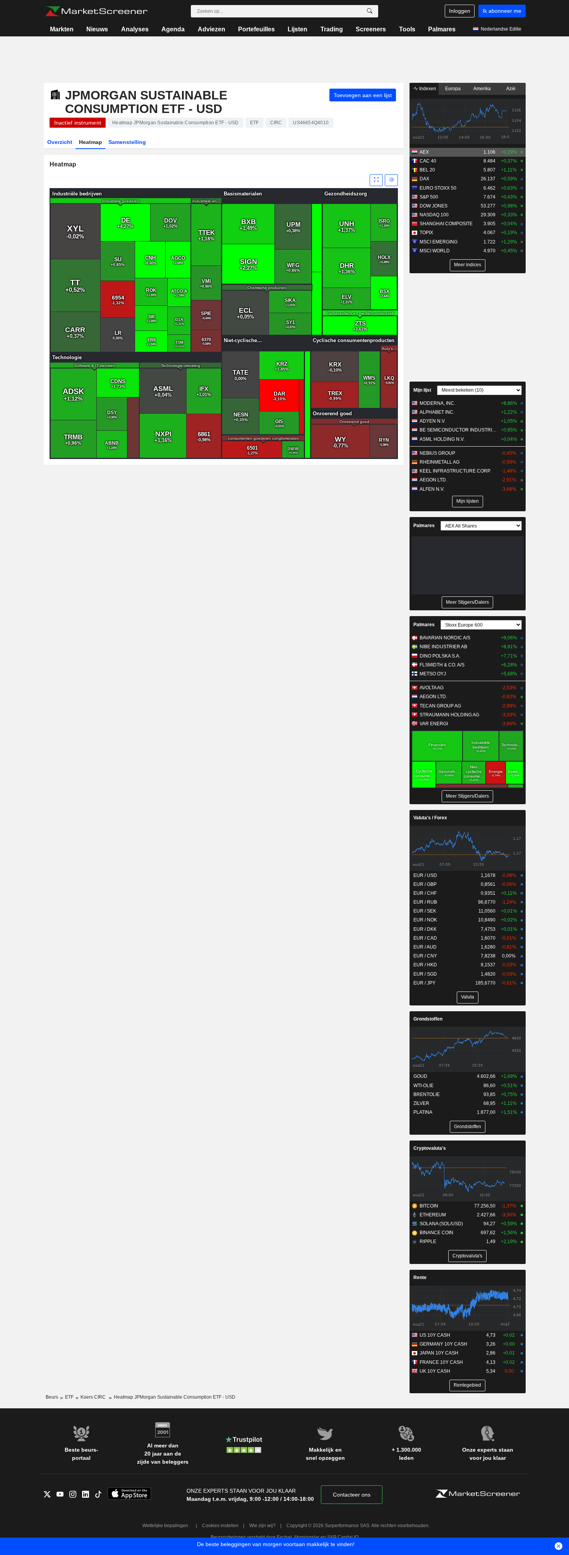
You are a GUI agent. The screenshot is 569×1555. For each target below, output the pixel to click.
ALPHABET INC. (437, 412)
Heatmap (90, 142)
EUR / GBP (425, 884)
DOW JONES (433, 206)
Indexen (427, 88)
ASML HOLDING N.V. (442, 439)
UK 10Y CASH (435, 1371)
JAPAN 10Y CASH (439, 1353)
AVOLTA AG (432, 687)
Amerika (482, 88)
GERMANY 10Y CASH (443, 1344)
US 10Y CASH (435, 1335)
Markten (62, 29)
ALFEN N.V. (432, 489)
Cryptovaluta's (429, 1148)
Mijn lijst (422, 390)
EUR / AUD (425, 947)
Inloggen (459, 11)
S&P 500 (429, 197)
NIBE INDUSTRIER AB (443, 646)
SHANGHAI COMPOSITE (446, 223)
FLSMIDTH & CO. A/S (442, 665)
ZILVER (421, 1103)
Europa (453, 88)
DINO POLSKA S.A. (440, 656)
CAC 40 (428, 161)
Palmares (442, 29)
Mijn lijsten (467, 501)
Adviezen (211, 29)
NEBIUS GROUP (437, 453)
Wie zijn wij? (262, 1525)
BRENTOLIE (426, 1094)
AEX (424, 152)
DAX (424, 179)
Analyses (135, 29)
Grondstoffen (427, 1019)
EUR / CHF (425, 893)
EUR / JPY (424, 983)
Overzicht (59, 142)
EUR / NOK (425, 920)
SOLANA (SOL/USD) (441, 1223)
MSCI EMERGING (439, 242)
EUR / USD (425, 875)
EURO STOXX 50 (438, 188)
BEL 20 (427, 170)
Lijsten (297, 29)
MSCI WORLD (435, 250)
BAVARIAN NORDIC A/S (445, 637)
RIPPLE (428, 1241)
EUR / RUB (425, 902)
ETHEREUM (433, 1215)
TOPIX (426, 232)
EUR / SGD (425, 974)
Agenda (173, 29)
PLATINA (422, 1112)
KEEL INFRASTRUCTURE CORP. (455, 471)
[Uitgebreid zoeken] (369, 11)
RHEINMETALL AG (439, 462)
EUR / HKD (425, 965)
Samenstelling (127, 142)
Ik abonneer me (502, 11)
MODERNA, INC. (437, 403)
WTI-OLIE (423, 1085)
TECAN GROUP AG (440, 706)
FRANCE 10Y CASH (441, 1362)
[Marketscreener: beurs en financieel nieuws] (96, 11)
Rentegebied (467, 1385)
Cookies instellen (220, 1525)
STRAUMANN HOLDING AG (449, 715)
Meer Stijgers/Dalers (467, 602)
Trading (331, 29)
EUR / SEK (424, 911)
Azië (511, 88)
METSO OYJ (433, 673)
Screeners (371, 29)
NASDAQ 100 (434, 214)
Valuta (467, 997)
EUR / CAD (425, 938)
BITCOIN (429, 1206)
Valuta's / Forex (430, 817)
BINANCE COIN (436, 1232)
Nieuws (97, 29)
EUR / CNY (425, 956)
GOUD (420, 1076)
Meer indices (467, 264)
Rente (420, 1277)
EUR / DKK (425, 929)
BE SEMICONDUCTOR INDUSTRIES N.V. (458, 430)
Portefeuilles (256, 29)
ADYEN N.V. (433, 421)
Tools (407, 29)
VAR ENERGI (434, 723)
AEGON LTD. (433, 480)
